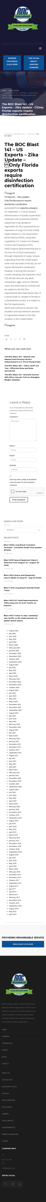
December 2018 (15, 843)
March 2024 (13, 701)
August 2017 (13, 886)
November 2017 (15, 877)
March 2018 (13, 869)
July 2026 (12, 633)
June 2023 (12, 718)
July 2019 (12, 823)
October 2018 (14, 849)
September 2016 (15, 906)
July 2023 (12, 716)
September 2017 (15, 883)
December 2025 (15, 653)
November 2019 (15, 812)
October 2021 (14, 750)
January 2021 (14, 775)
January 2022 (14, 741)
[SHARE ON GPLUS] (15, 339)
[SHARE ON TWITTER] (6, 339)
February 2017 (14, 897)
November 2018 (15, 846)
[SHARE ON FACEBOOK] (11, 339)
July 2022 (12, 733)
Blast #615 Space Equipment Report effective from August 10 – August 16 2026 (21, 562)
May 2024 (12, 699)
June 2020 (12, 795)
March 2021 (13, 770)
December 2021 (15, 744)
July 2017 (12, 889)
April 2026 (12, 642)
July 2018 (12, 857)
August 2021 (13, 755)
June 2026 (12, 636)
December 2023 (15, 704)
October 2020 (14, 784)
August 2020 (13, 789)
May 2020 (12, 798)
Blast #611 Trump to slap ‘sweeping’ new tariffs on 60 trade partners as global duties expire (21, 618)
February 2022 (14, 738)
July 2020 (12, 792)
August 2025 (13, 665)
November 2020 (15, 781)
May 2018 (12, 863)
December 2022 (15, 727)
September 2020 (15, 786)
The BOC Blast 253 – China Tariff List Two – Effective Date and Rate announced (21, 368)
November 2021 (15, 747)
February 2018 (14, 872)
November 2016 (15, 900)
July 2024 (12, 693)
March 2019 (13, 835)
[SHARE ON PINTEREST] (20, 339)
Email (12, 455)
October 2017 (14, 880)
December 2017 (15, 874)
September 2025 (15, 662)
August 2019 (13, 821)
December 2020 (15, 778)
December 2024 (15, 682)
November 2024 (15, 684)
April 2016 (12, 914)
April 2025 (12, 673)
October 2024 (14, 687)
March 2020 (13, 804)
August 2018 (13, 855)
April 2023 (12, 721)
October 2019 (14, 815)
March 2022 (13, 736)
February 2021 (14, 772)
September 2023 (15, 710)
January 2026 (14, 650)
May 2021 (12, 764)
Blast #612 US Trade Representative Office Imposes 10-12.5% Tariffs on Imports (21, 603)
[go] (39, 530)
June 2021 (12, 761)
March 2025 (13, 676)
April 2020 (12, 801)
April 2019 (12, 832)
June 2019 (12, 826)
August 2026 (13, 631)
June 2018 (12, 860)
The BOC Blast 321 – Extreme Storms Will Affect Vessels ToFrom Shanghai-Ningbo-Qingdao (22, 377)
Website (13, 465)
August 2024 (13, 690)
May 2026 (12, 639)
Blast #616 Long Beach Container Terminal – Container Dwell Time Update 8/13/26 (23, 547)
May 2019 (12, 829)
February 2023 (14, 724)
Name (12, 446)
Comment (14, 417)
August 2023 (13, 713)
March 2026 (13, 645)
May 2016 (12, 911)
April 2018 (12, 866)
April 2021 (12, 767)
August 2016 (13, 908)
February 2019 (14, 838)
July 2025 (12, 667)
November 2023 (15, 707)
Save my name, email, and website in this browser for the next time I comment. (23, 482)
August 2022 (13, 730)
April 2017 (12, 892)
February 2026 (14, 648)
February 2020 (14, 806)
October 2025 (14, 659)
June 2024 (12, 696)
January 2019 (14, 840)
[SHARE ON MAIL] (24, 339)
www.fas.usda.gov (28, 208)
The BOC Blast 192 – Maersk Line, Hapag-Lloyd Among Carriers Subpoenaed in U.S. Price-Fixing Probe (22, 359)
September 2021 (15, 752)
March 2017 (13, 894)
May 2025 (12, 670)
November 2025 (15, 656)
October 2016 (14, 903)
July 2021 (12, 758)
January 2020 (14, 809)
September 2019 (15, 818)
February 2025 (14, 679)
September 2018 (15, 852)
